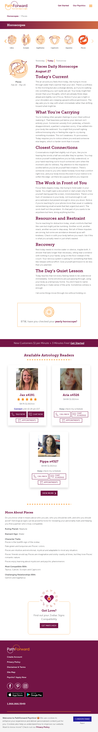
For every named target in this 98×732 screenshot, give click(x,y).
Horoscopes (13, 16)
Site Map (11, 672)
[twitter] (18, 686)
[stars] (27, 399)
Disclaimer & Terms (16, 667)
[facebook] (10, 686)
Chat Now (38, 414)
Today (50, 61)
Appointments (29, 420)
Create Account (14, 657)
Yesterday (40, 61)
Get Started (63, 5)
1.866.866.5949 (16, 703)
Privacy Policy (43, 727)
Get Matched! (49, 625)
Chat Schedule (81, 414)
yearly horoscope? (66, 321)
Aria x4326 (71, 395)
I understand (82, 719)
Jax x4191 (27, 395)
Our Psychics (79, 5)
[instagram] (25, 686)
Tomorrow (61, 61)
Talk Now (20, 414)
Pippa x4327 (49, 461)
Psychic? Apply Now (16, 677)
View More (48, 493)
